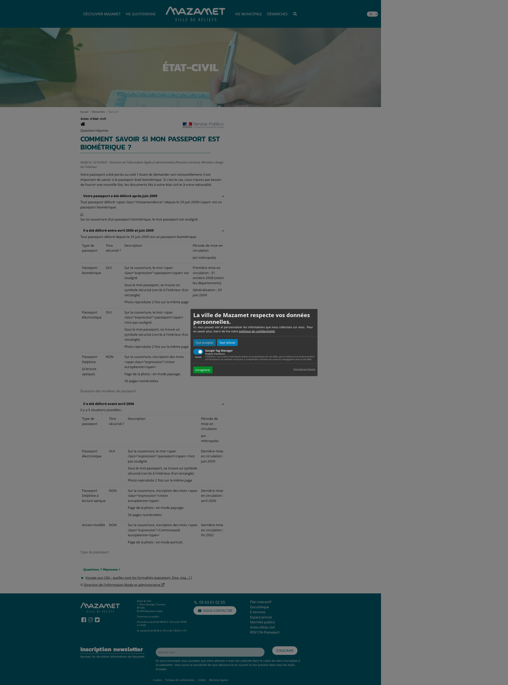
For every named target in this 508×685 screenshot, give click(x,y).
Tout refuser (227, 342)
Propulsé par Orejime (304, 368)
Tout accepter (204, 342)
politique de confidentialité (257, 331)
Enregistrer (202, 370)
